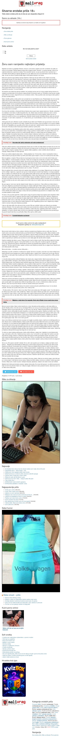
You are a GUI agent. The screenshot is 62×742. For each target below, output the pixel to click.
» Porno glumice (7, 38)
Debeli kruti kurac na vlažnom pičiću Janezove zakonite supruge (21, 474)
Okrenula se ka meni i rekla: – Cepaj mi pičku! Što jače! (19, 478)
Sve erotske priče (36, 735)
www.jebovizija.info (38, 224)
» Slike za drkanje (7, 35)
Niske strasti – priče (12, 594)
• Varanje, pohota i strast (8, 649)
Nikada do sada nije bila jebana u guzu (15, 477)
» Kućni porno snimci (8, 41)
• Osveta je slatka (6, 644)
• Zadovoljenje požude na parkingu (11, 652)
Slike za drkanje (46, 735)
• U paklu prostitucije (7, 647)
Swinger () (39, 720)
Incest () (44, 714)
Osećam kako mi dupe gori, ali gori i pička (15, 475)
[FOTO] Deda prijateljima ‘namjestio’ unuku (16, 483)
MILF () (45, 714)
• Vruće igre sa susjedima (8, 639)
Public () (49, 707)
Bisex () (45, 724)
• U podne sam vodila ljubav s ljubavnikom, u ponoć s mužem (17, 637)
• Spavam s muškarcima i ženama (10, 645)
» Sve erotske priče (8, 31)
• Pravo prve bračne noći (8, 640)
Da (5, 51)
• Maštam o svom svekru (8, 642)
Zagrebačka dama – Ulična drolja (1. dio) (15, 470)
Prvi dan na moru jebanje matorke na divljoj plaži (17, 604)
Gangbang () (49, 706)
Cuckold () (44, 718)
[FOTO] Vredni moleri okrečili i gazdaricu (15, 482)
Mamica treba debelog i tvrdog (13, 597)
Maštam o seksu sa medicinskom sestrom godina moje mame (21, 599)
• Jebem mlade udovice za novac (10, 657)
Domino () (49, 722)
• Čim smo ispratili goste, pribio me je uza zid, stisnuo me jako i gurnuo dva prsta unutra (24, 653)
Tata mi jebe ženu (9, 480)
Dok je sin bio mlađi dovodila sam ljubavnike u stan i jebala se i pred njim (23, 602)
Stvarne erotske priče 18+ (18, 10)
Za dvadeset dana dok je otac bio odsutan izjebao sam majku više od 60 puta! (25, 469)
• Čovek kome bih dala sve (9, 650)
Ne (5, 53)
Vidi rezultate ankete (31, 58)
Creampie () (36, 704)
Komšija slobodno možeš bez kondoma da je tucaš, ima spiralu (21, 601)
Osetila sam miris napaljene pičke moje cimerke (17, 472)
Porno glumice (54, 735)
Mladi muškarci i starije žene (39, 725)
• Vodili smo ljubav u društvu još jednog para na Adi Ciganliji (17, 655)
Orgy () (35, 722)
